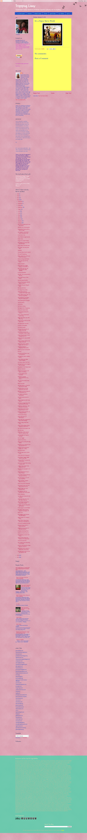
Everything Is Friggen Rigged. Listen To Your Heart (23, 458)
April (19, 217)
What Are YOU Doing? (22, 414)
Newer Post (36, 93)
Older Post (68, 93)
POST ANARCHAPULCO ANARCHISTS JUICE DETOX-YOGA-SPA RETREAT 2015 (23, 569)
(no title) (18, 604)
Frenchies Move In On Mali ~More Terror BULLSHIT (23, 389)
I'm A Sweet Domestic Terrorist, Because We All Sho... (24, 475)
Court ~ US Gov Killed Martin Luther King (23, 315)
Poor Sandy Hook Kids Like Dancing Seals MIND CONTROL (23, 269)
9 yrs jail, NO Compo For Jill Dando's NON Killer (23, 330)
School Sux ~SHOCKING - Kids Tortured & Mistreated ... (23, 406)
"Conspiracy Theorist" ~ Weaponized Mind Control (23, 347)
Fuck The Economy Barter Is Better (23, 398)
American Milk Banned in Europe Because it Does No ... (24, 546)
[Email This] (49, 49)
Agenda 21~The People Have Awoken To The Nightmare (23, 538)
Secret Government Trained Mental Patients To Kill (23, 409)
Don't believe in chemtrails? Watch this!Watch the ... (23, 233)
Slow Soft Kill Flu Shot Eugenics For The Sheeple (24, 365)
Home (52, 93)
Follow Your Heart (21, 383)
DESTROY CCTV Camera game (24, 227)
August (19, 209)
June (19, 213)
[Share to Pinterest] (55, 49)
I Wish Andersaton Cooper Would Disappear (23, 360)
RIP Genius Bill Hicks (22, 288)
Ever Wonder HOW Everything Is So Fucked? (24, 543)
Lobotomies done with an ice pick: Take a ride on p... (23, 499)
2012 (18, 555)
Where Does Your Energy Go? (23, 455)
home (45, 13)
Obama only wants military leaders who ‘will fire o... (23, 344)
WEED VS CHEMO (20, 639)
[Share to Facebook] (53, 49)
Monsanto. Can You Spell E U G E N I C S (24, 469)
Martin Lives (20, 512)
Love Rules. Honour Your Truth (23, 362)
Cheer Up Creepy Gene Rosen (23, 259)
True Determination (21, 327)
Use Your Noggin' (21, 438)
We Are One (20, 304)
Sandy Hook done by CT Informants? (22, 417)
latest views (37, 13)
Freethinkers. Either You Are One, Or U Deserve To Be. (23, 432)
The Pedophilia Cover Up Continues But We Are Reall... (24, 492)
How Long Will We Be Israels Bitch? (23, 381)
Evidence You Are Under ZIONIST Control (24, 338)
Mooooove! (20, 250)
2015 (18, 196)
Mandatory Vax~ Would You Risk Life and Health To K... (24, 445)
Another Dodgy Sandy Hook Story (23, 423)
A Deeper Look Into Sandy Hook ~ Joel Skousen (24, 505)
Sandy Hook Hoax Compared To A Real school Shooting (24, 420)
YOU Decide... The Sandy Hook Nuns (23, 248)
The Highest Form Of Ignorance (24, 308)
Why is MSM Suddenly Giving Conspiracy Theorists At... (23, 426)
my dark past (21, 13)
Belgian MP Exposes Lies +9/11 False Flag (23, 318)
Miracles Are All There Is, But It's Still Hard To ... (23, 354)
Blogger (62, 830)
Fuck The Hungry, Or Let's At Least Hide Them (23, 478)
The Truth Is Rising (21, 306)
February (20, 221)
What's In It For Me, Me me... (23, 533)
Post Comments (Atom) (43, 96)
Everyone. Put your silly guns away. (23, 285)
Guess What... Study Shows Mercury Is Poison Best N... (23, 521)
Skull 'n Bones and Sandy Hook (24, 245)
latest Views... (19, 624)
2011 (18, 557)
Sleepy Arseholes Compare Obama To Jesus (23, 481)
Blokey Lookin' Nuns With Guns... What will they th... (24, 256)
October (19, 205)
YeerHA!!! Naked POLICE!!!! (23, 280)
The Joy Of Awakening (22, 254)
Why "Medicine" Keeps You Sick (24, 237)
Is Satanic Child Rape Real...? (23, 531)
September (20, 207)
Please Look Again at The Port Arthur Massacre (22, 578)
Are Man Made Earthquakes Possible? (23, 435)
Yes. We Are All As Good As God (24, 428)
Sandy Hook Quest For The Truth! (23, 261)
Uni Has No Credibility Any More (24, 523)
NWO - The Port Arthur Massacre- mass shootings (23, 596)
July (19, 211)
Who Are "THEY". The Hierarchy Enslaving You (24, 461)
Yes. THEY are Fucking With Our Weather (24, 497)
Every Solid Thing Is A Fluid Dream (23, 278)
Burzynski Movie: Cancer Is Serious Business (23, 526)
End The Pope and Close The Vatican (23, 312)
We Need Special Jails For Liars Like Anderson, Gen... (24, 552)
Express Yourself (21, 263)
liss (22, 73)
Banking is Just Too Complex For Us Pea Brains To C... (24, 392)
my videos (61, 13)
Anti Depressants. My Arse (23, 323)
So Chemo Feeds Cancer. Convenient (22, 374)
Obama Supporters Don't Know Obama (24, 401)
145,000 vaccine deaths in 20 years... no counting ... (23, 371)
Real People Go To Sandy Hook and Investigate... (23, 243)
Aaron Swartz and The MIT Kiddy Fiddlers (24, 442)
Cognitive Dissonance (22, 440)
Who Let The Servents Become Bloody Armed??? (24, 283)
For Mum (19, 351)
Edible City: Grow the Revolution (24, 349)
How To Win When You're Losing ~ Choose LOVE (24, 463)
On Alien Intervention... (22, 272)
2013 (18, 200)
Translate (25, 737)
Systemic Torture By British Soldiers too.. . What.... (23, 448)
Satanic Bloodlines (21, 494)
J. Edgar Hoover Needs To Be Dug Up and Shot (23, 466)
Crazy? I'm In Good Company (23, 240)
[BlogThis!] (51, 49)
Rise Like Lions (21, 430)
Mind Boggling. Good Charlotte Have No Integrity (23, 515)
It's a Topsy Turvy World (22, 290)
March (19, 219)
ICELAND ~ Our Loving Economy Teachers (24, 275)
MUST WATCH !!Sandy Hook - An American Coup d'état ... (24, 295)
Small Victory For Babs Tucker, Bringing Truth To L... (24, 335)
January (20, 223)
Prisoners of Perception (22, 325)
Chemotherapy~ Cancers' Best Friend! (24, 535)
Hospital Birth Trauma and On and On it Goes (23, 230)
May (19, 215)
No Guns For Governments (23, 310)
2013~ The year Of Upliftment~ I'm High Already (25, 608)
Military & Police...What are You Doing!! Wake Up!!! (24, 341)
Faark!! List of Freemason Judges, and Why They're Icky (22, 632)
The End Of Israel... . (21, 450)
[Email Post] (47, 49)
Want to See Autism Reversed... (24, 483)
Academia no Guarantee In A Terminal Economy (23, 529)
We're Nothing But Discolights (24, 300)
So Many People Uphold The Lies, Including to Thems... (24, 412)
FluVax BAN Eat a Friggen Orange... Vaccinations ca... (23, 266)
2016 (18, 194)
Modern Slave (20, 239)
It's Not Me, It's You (21, 235)
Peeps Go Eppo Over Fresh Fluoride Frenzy (23, 489)
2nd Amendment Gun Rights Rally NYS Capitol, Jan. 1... (23, 298)
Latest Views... (19, 617)
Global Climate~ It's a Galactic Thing (23, 518)
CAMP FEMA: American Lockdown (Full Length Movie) (24, 292)
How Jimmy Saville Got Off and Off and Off (24, 225)
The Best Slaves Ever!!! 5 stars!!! (24, 252)
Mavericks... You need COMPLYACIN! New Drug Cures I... (23, 377)
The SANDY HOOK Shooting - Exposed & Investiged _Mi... (23, 510)
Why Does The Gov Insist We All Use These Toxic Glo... (23, 486)
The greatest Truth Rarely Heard (24, 367)
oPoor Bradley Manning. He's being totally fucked (23, 502)
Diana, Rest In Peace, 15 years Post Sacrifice (25, 586)
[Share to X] (52, 49)
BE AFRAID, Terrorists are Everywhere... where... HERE (24, 333)
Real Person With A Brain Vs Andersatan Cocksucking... (23, 549)
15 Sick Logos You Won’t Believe (24, 507)
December (20, 201)
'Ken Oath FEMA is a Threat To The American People (24, 386)
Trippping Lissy (25, 6)
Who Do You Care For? (22, 540)
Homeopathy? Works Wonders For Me (24, 357)
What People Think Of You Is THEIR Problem (23, 472)
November (20, 203)
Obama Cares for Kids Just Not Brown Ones (24, 321)
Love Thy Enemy (21, 302)
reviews (29, 13)
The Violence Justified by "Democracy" (22, 395)
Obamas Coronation (21, 369)
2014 (18, 198)
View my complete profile (20, 99)
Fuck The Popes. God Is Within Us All (23, 453)
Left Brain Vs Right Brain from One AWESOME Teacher (24, 403)
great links (53, 13)
